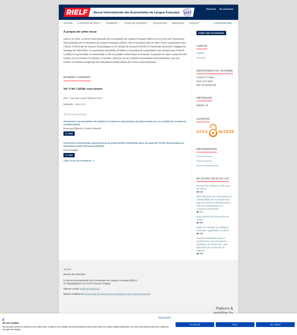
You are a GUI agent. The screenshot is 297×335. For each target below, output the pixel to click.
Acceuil (67, 268)
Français (200, 57)
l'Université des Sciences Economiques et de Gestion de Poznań (117, 293)
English (200, 53)
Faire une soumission (211, 33)
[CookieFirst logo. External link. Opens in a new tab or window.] (3, 319)
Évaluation (160, 23)
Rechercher (224, 23)
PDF (70, 133)
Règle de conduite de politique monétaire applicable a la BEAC (212, 229)
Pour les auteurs (136, 23)
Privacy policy (164, 317)
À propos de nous (88, 23)
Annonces (178, 23)
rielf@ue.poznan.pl (90, 288)
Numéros (112, 23)
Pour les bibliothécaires (207, 165)
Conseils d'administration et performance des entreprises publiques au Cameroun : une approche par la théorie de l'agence (212, 244)
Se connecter (227, 9)
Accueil (68, 23)
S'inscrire (211, 9)
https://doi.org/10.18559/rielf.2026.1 (86, 98)
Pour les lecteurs (204, 156)
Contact (194, 23)
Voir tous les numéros (77, 160)
